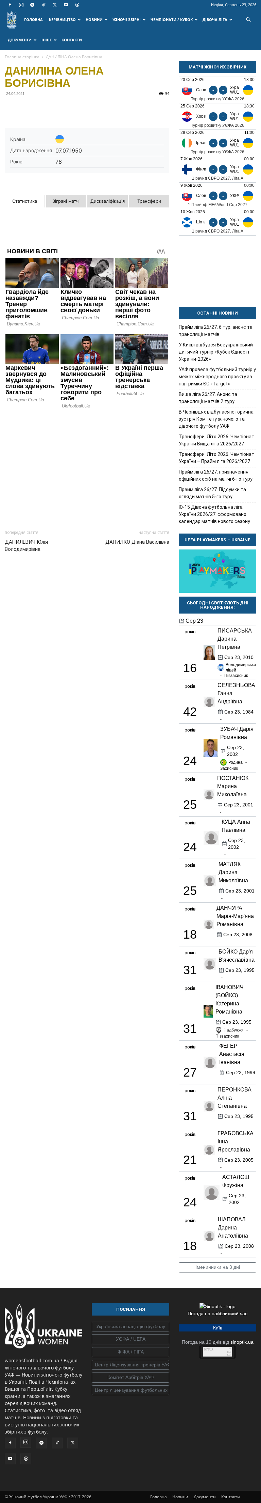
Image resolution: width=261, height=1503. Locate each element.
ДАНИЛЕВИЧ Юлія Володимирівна (26, 545)
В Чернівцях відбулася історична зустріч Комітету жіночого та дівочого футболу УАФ (216, 419)
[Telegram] (32, 4)
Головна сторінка (22, 57)
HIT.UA (208, 1349)
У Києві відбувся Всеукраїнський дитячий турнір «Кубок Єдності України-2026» (216, 352)
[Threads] (77, 4)
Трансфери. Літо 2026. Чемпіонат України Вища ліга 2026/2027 (216, 440)
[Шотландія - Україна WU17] (217, 222)
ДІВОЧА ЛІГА (215, 19)
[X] (55, 4)
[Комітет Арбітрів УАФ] (130, 1377)
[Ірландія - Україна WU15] (217, 143)
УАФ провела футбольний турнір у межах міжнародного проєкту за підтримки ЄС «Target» (217, 376)
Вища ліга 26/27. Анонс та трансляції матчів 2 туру (208, 398)
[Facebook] (10, 4)
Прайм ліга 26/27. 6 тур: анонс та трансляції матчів (216, 330)
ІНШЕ (46, 39)
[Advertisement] (87, 467)
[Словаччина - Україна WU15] (217, 90)
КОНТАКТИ (72, 39)
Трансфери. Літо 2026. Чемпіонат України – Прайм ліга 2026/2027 (216, 458)
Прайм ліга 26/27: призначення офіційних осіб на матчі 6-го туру (216, 475)
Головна (158, 1497)
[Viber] (58, 109)
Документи (205, 1497)
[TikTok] (43, 4)
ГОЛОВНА (33, 19)
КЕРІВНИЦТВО (62, 19)
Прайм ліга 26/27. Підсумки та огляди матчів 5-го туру (212, 493)
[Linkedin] (90, 109)
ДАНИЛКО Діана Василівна (137, 542)
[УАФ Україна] (130, 1326)
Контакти (230, 1497)
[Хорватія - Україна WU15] (217, 116)
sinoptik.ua (242, 1342)
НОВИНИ (94, 19)
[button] (248, 20)
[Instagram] (21, 4)
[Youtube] (66, 4)
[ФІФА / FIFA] (130, 1352)
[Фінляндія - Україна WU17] (217, 169)
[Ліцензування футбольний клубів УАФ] (130, 1390)
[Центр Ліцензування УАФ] (130, 1365)
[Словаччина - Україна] (217, 196)
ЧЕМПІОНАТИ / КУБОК (172, 19)
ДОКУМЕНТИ (20, 39)
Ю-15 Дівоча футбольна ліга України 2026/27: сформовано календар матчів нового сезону (214, 514)
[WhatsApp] (74, 109)
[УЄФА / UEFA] (130, 1339)
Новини (180, 1497)
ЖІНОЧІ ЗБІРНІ (126, 19)
